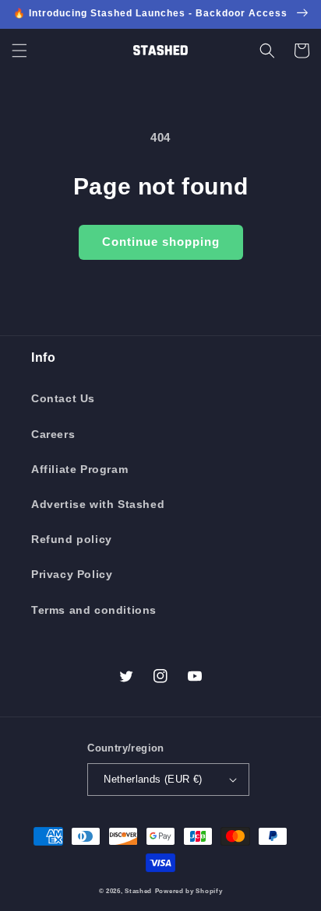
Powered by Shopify (189, 891)
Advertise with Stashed (97, 504)
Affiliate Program (79, 469)
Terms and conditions (94, 610)
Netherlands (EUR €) (153, 779)
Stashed (138, 891)
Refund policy (71, 539)
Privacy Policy (71, 574)
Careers (53, 434)
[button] (19, 50)
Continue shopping (161, 241)
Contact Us (63, 398)
